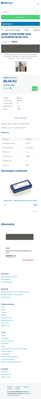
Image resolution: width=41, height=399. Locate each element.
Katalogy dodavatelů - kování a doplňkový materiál (15, 292)
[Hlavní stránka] (3, 29)
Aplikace (3, 315)
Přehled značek (5, 354)
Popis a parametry (21, 118)
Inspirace (18, 387)
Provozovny (4, 372)
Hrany (27, 30)
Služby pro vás (5, 325)
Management (4, 338)
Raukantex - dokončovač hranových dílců (20, 200)
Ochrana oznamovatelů (7, 359)
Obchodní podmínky (7, 351)
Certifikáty (4, 312)
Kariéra (3, 346)
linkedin (9, 388)
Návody (3, 309)
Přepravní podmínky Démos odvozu (11, 362)
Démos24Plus (20, 17)
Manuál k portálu (5, 297)
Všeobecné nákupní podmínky (9, 356)
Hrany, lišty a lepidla (12, 30)
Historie (3, 335)
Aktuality (10, 387)
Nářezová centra (5, 377)
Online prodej (5, 323)
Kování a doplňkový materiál (9, 277)
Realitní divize (5, 343)
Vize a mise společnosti (7, 341)
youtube (17, 388)
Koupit (35, 88)
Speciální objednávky (7, 320)
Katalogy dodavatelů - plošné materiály (12, 294)
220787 (35, 205)
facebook (26, 387)
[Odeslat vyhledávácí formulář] (36, 11)
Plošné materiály (5, 279)
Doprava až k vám (6, 317)
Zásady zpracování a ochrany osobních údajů (14, 349)
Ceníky (3, 307)
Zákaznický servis (6, 374)
